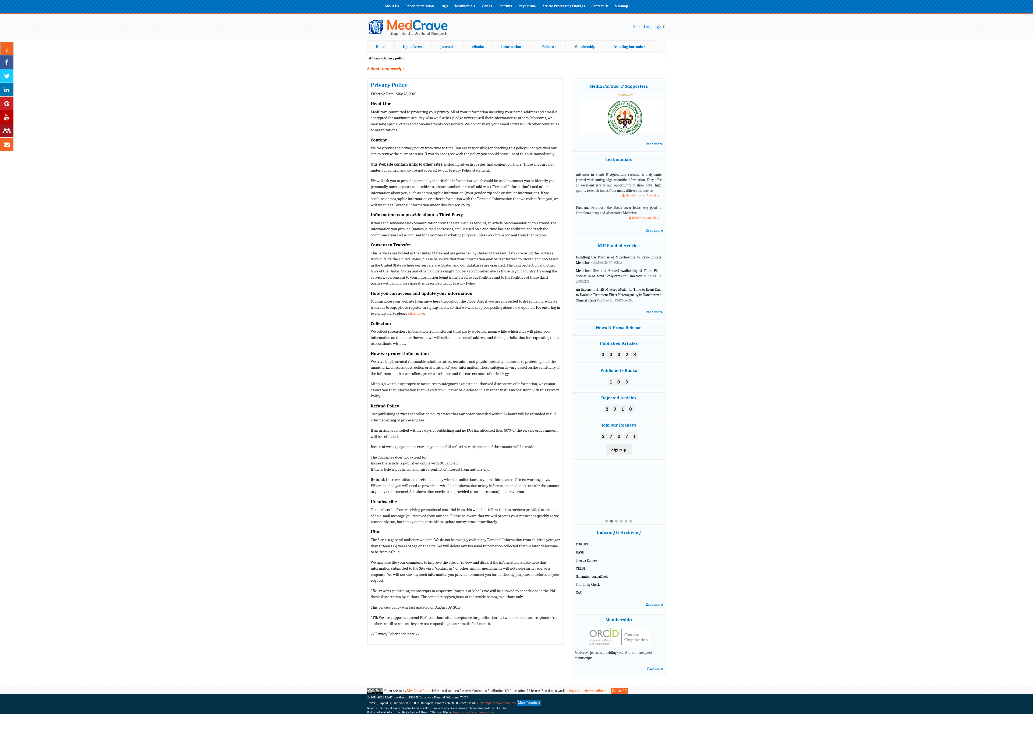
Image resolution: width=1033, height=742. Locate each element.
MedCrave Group (419, 686)
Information (511, 46)
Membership (584, 46)
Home (380, 46)
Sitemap (621, 6)
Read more (654, 144)
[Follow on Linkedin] (6, 89)
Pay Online (527, 6)
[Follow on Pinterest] (6, 103)
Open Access (413, 46)
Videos (487, 6)
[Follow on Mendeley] (6, 130)
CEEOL (581, 564)
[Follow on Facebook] (6, 62)
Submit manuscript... (386, 68)
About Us (392, 6)
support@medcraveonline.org (496, 698)
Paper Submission (419, 6)
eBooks (478, 46)
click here (416, 313)
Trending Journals (628, 46)
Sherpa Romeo (586, 555)
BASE (580, 547)
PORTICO (582, 539)
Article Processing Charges (563, 6)
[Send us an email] (6, 144)
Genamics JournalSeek (592, 572)
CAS (579, 587)
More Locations (529, 698)
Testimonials (464, 6)
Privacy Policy (486, 707)
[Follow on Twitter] (6, 76)
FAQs (444, 6)
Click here (655, 664)
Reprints (505, 6)
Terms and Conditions (465, 707)
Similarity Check (588, 579)
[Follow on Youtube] (6, 117)
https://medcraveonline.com (590, 686)
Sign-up (618, 449)
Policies (548, 46)
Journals (447, 46)
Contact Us (600, 6)
